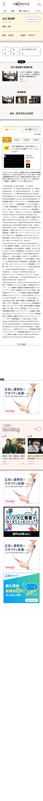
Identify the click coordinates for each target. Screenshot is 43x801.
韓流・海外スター (24, 11)
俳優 (12, 11)
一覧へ (36, 429)
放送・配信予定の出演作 (29, 51)
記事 (5, 51)
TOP (4, 11)
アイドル (38, 11)
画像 (13, 51)
